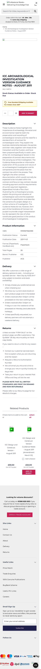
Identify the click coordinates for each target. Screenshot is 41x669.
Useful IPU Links (9, 591)
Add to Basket (30, 459)
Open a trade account (20, 515)
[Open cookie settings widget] (35, 665)
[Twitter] (23, 643)
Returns (6, 552)
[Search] (35, 11)
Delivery (6, 546)
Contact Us (7, 535)
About (5, 541)
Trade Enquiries (9, 574)
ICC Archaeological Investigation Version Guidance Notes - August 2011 (19, 30)
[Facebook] (17, 643)
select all (31, 416)
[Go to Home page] (19, 4)
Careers (6, 597)
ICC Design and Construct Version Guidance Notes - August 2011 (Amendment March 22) (28, 446)
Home (5, 27)
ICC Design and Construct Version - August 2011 (11, 449)
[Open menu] (4, 4)
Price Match (8, 568)
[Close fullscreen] (36, 3)
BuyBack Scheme (10, 585)
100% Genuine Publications (14, 579)
